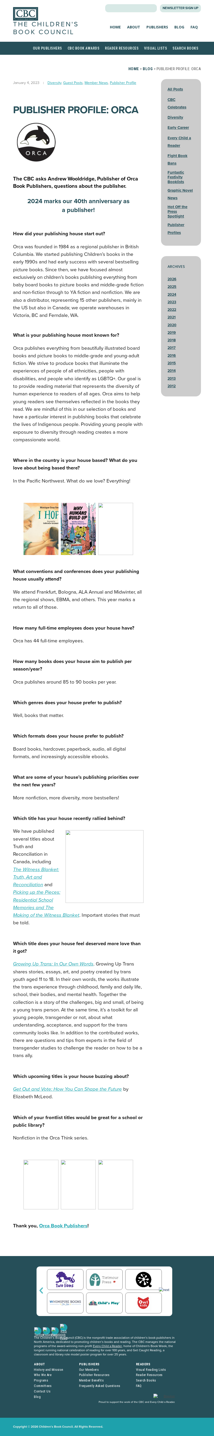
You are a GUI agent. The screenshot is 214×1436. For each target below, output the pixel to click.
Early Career (178, 127)
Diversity (54, 83)
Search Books (185, 48)
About (133, 27)
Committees (42, 1386)
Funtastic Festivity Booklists (176, 177)
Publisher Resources (94, 1375)
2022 (172, 309)
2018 (172, 340)
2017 (172, 348)
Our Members (89, 1370)
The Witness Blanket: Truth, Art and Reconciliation (36, 877)
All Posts (175, 89)
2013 (172, 378)
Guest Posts (73, 83)
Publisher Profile (123, 83)
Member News (96, 83)
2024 (172, 294)
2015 (172, 363)
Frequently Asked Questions (99, 1386)
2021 (172, 317)
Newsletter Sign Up (180, 8)
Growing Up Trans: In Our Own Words (53, 964)
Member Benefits (91, 1380)
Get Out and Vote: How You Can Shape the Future (67, 1089)
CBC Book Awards (84, 48)
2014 (172, 371)
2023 (172, 302)
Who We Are (42, 1375)
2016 (172, 355)
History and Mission (48, 1370)
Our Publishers (47, 48)
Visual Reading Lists (151, 1370)
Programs (41, 1380)
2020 (172, 325)
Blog (179, 27)
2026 (172, 279)
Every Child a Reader (107, 1346)
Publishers (157, 27)
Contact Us (42, 1391)
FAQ (194, 27)
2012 (172, 386)
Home (115, 27)
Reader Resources (122, 48)
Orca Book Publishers (63, 1226)
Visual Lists (155, 48)
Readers (143, 1364)
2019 (172, 332)
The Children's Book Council (46, 28)
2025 (172, 287)
